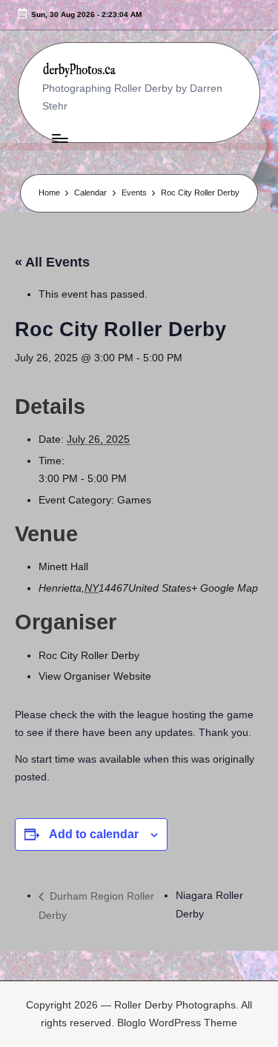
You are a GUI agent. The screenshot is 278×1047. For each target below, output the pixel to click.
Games (134, 500)
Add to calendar (94, 834)
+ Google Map (224, 588)
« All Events (52, 262)
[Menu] (59, 138)
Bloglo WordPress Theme (177, 1022)
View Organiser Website (95, 676)
